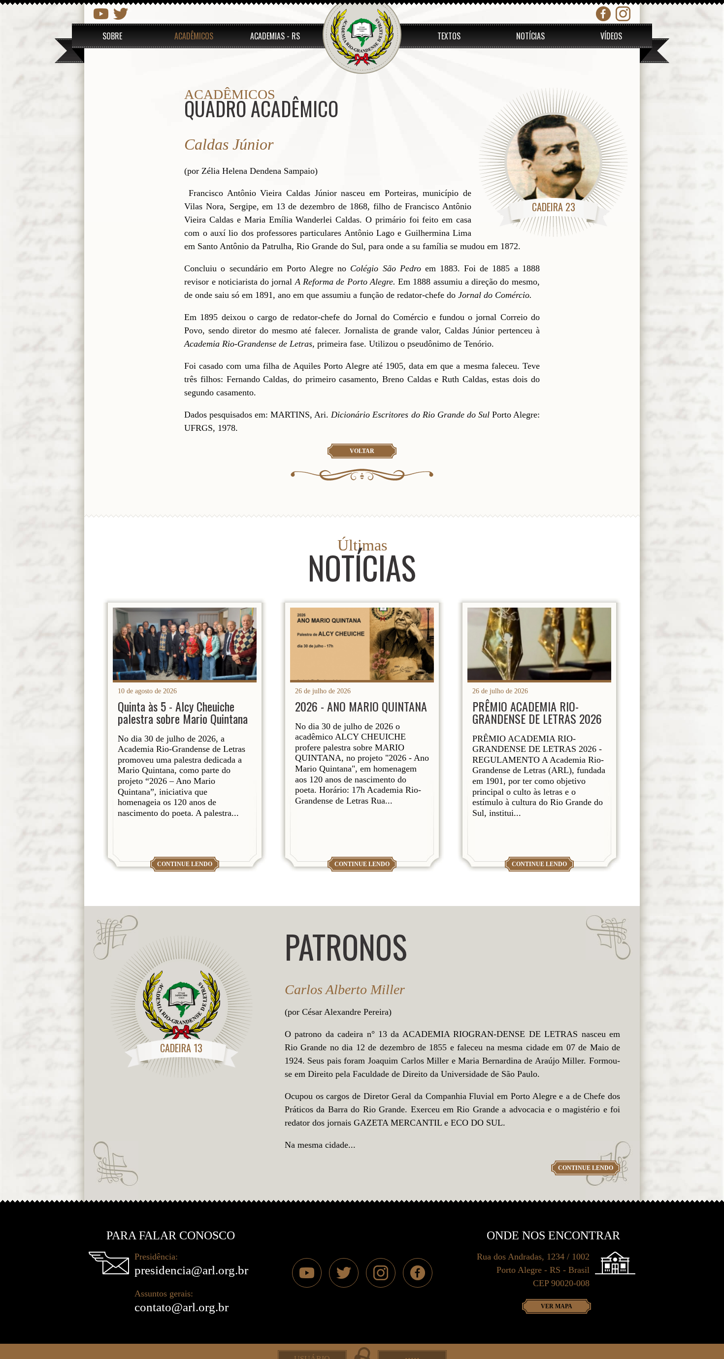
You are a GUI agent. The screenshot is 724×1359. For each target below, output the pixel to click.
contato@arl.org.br (181, 1307)
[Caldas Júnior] (553, 162)
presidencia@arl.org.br (191, 1270)
